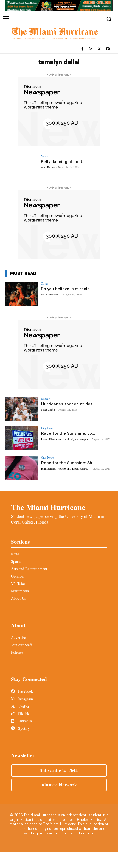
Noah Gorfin (48, 409)
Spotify (23, 728)
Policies (17, 652)
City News (47, 427)
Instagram (24, 698)
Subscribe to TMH (59, 770)
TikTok (22, 713)
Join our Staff (21, 644)
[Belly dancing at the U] (21, 167)
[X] (99, 49)
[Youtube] (107, 49)
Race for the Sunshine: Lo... (68, 433)
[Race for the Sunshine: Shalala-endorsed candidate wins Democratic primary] (21, 468)
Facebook (25, 691)
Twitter (23, 706)
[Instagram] (91, 49)
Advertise (18, 637)
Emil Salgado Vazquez (75, 439)
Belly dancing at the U (62, 161)
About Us (18, 598)
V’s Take (18, 583)
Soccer (45, 398)
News (44, 156)
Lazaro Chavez (49, 439)
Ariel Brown (48, 167)
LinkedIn (24, 720)
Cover (45, 283)
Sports (16, 561)
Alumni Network (59, 785)
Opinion (17, 576)
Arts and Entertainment (29, 568)
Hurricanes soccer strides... (68, 404)
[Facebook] (82, 49)
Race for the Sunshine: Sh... (68, 462)
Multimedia (20, 590)
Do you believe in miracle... (67, 288)
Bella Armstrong (50, 294)
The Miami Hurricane (48, 507)
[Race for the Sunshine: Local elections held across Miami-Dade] (21, 438)
